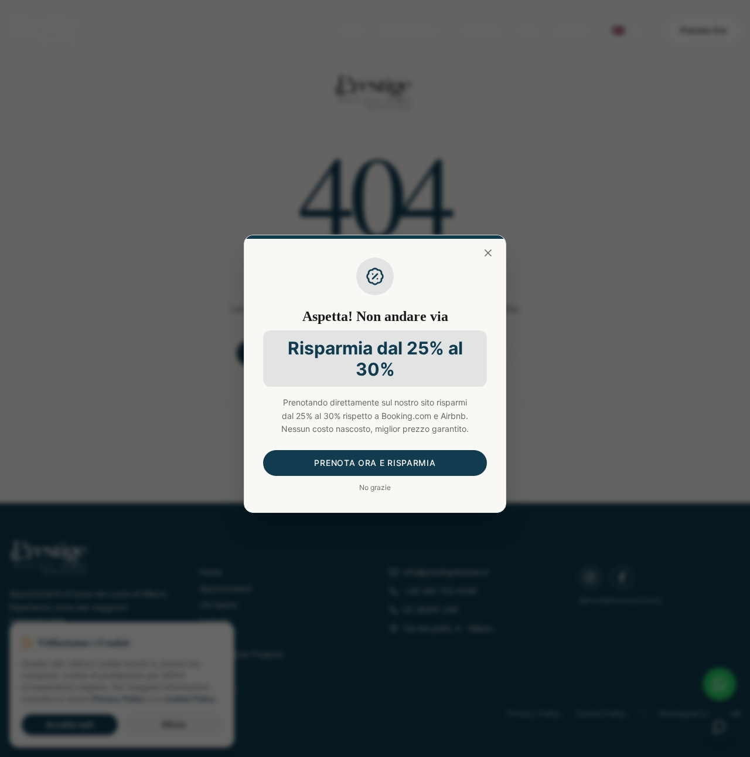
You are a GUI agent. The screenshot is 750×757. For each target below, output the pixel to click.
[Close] (488, 253)
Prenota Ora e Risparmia (374, 463)
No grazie (375, 487)
